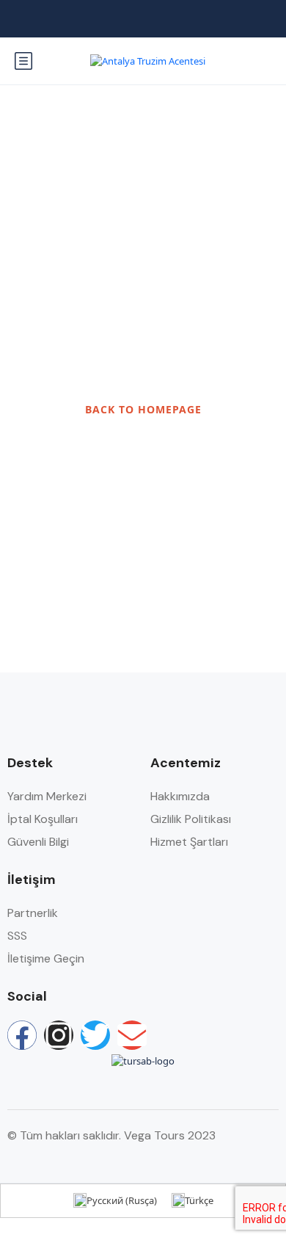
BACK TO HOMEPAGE (143, 409)
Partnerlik (32, 913)
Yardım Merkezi (47, 796)
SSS (17, 935)
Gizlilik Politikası (190, 819)
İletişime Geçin (45, 958)
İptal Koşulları (42, 819)
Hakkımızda (180, 796)
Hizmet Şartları (189, 841)
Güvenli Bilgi (38, 841)
